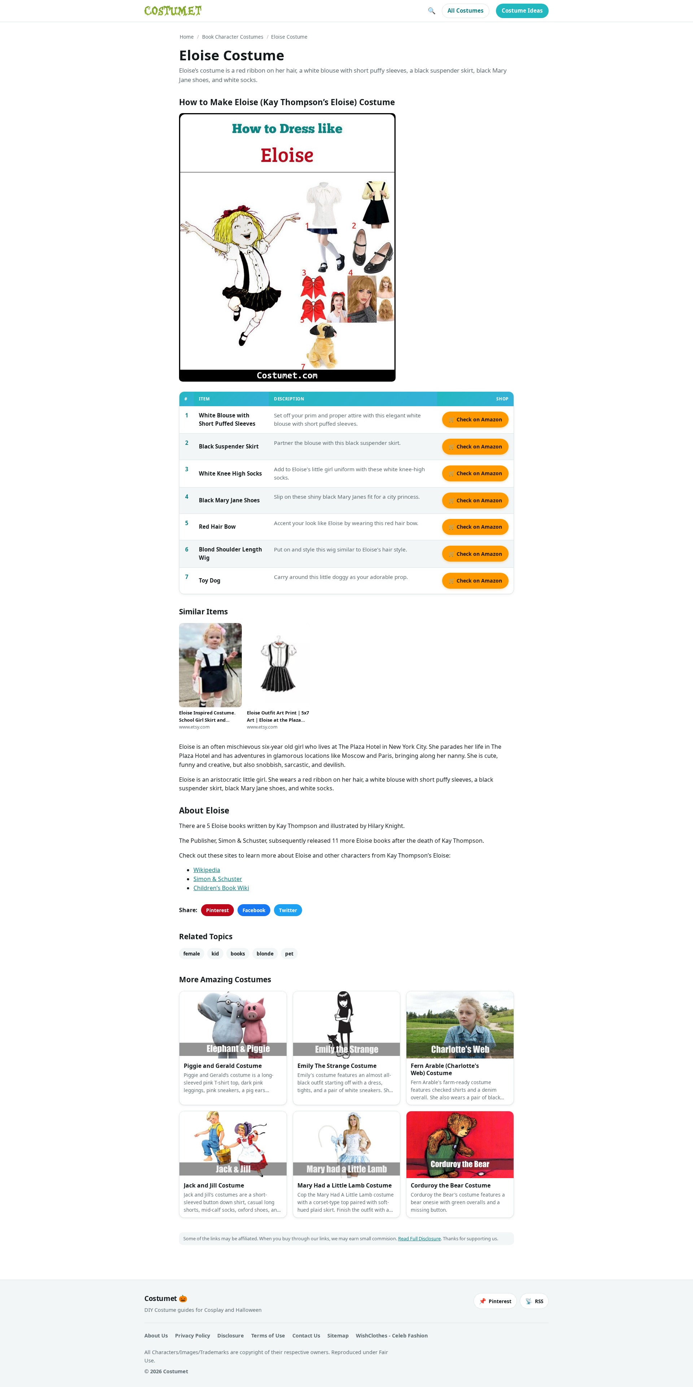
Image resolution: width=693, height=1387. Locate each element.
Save (195, 124)
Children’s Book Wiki (221, 888)
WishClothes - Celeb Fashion (392, 1335)
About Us (156, 1335)
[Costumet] (172, 10)
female (191, 953)
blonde (265, 953)
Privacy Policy (192, 1335)
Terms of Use (268, 1335)
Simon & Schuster (217, 879)
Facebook (254, 910)
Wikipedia (206, 870)
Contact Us (306, 1335)
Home (187, 36)
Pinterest (217, 910)
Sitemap (338, 1335)
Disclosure (230, 1335)
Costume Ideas (522, 10)
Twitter (288, 910)
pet (289, 953)
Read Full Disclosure (419, 1238)
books (238, 953)
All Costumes (466, 10)
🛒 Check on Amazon (475, 419)
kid (215, 953)
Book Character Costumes (232, 36)
